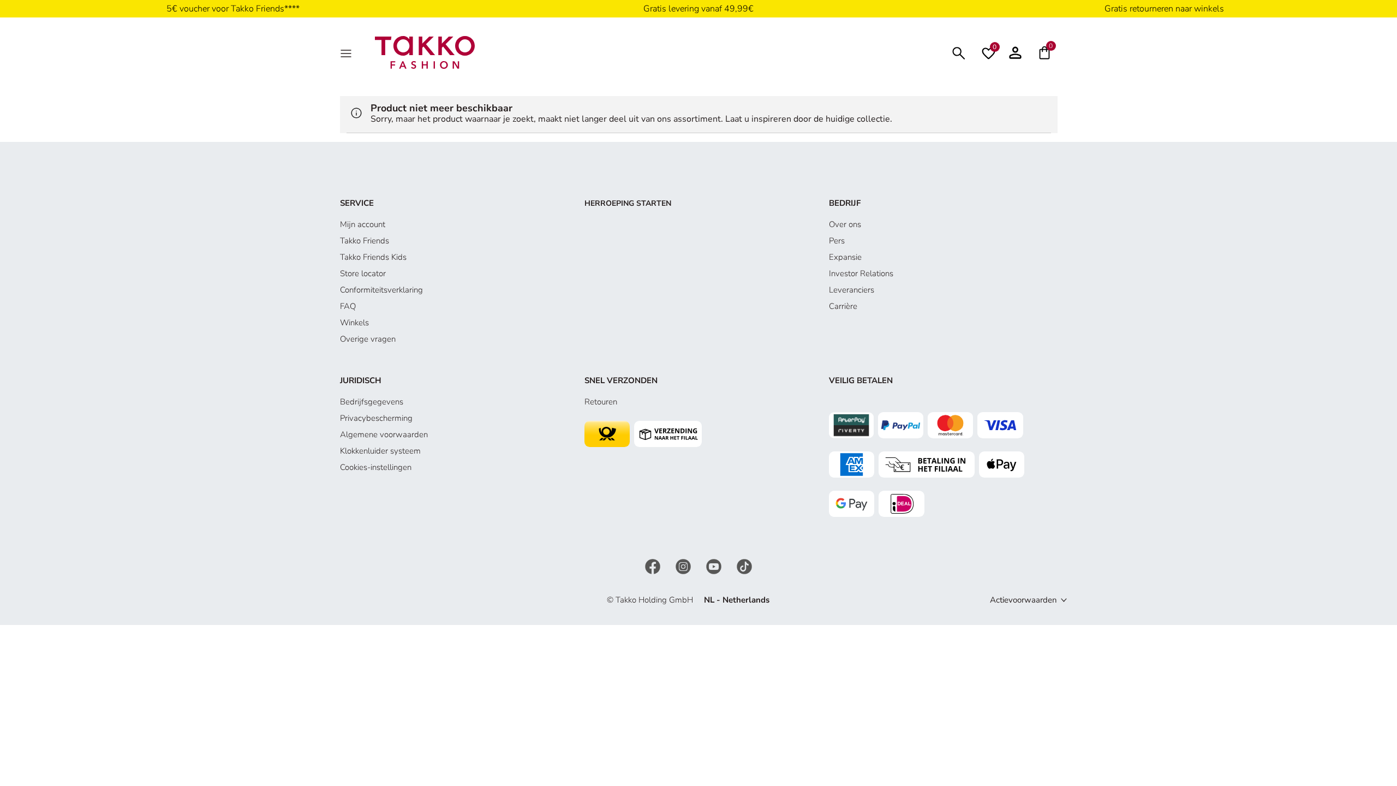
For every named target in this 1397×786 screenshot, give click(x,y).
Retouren (600, 401)
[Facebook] (653, 565)
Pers (837, 240)
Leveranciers (851, 289)
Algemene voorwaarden (384, 434)
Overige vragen (368, 339)
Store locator (363, 273)
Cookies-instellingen (375, 467)
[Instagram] (684, 565)
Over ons (845, 224)
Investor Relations (861, 273)
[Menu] (347, 52)
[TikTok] (744, 565)
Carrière (843, 306)
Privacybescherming (376, 418)
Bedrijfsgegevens (371, 401)
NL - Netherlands (736, 599)
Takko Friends (364, 240)
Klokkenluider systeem (380, 450)
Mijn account (362, 224)
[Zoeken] (959, 52)
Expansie (845, 257)
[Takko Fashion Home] (425, 51)
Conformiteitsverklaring (381, 289)
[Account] (1015, 52)
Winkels (354, 322)
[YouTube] (715, 565)
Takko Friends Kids (373, 257)
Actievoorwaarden (1023, 599)
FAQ (348, 306)
